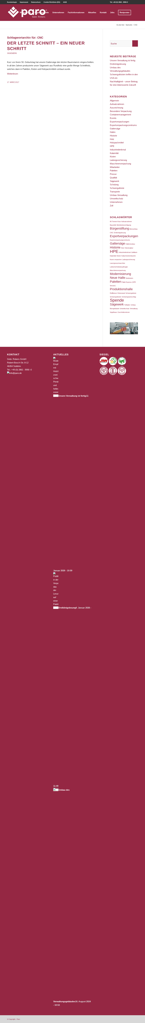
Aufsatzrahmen (117, 104)
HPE (112, 146)
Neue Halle (117, 277)
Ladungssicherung (118, 160)
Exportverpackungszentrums (123, 125)
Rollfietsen (113, 293)
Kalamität (114, 153)
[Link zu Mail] (131, 2)
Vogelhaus (113, 312)
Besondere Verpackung (121, 111)
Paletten (113, 170)
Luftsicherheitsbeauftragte (119, 267)
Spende (117, 300)
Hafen (112, 132)
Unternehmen (116, 202)
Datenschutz (36, 2)
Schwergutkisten (115, 297)
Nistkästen (129, 278)
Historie (113, 135)
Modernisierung (120, 274)
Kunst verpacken (116, 259)
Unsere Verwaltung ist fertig (122, 60)
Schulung (114, 184)
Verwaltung (133, 308)
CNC (111, 232)
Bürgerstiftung (119, 228)
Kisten (113, 156)
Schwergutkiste (117, 188)
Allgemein (114, 100)
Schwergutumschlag (129, 297)
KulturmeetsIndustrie (128, 256)
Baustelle (113, 225)
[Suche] (135, 12)
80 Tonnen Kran (115, 221)
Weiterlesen (12, 74)
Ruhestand (121, 293)
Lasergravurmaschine (117, 263)
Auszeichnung (116, 107)
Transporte (115, 191)
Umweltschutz (116, 198)
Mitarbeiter (115, 167)
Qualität (113, 177)
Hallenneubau (130, 244)
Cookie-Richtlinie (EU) (52, 2)
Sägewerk (12, 53)
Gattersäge (115, 128)
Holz (112, 139)
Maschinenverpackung (120, 163)
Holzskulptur (129, 248)
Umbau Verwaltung (118, 195)
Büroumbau (133, 229)
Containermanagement (120, 114)
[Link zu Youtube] (136, 2)
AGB (65, 2)
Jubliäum (134, 252)
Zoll (111, 205)
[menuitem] (12, 2)
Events (113, 118)
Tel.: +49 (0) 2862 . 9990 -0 (19, 369)
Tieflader (127, 305)
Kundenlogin (12, 2)
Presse (113, 174)
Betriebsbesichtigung (124, 225)
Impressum (24, 2)
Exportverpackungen (119, 121)
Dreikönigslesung (118, 64)
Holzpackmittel (117, 142)
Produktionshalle (121, 289)
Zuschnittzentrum (124, 312)
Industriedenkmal (118, 149)
